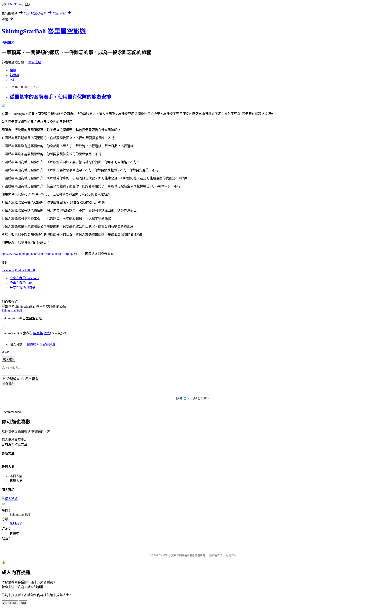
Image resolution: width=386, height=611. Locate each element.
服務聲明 (231, 555)
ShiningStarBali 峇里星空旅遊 (44, 31)
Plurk (18, 270)
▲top (5, 351)
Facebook (8, 270)
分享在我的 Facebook (24, 278)
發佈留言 (8, 383)
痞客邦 (38, 333)
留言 (47, 333)
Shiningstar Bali (12, 310)
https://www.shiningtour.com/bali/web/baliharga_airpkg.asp (39, 253)
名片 (13, 80)
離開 (23, 603)
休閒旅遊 (34, 62)
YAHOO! (28, 270)
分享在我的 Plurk (21, 283)
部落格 (14, 75)
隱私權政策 (215, 555)
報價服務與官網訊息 (41, 344)
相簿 (13, 70)
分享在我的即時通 (22, 287)
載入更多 (8, 359)
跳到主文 (8, 42)
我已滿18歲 (9, 603)
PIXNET (162, 555)
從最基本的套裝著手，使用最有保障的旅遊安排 (60, 96)
